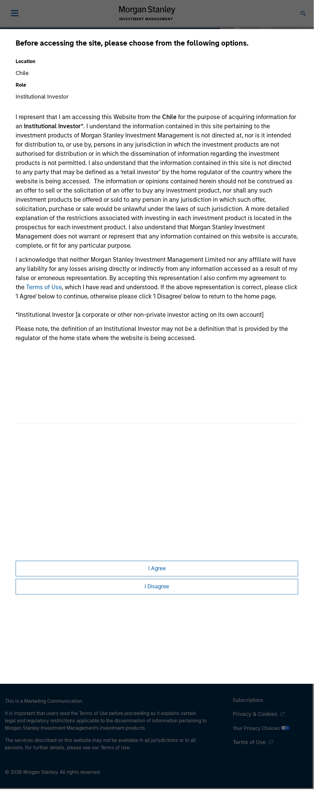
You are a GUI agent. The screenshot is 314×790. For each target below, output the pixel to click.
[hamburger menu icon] (14, 13)
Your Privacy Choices (257, 728)
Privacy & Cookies (255, 714)
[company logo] (147, 13)
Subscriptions (248, 700)
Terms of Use (44, 287)
